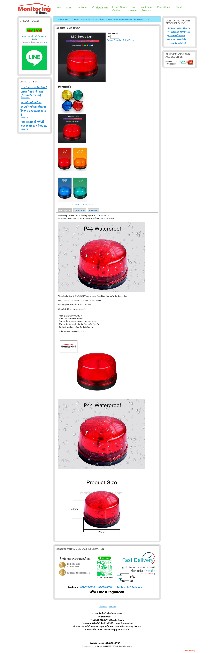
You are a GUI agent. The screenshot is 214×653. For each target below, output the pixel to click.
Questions (80, 210)
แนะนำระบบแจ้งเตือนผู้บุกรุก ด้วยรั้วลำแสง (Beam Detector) (34, 91)
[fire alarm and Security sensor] (190, 652)
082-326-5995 (87, 587)
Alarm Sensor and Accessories (120, 19)
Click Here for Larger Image (82, 204)
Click (45, 42)
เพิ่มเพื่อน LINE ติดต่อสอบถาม (131, 587)
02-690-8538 (105, 587)
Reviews (93, 210)
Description (65, 210)
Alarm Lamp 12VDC (142, 19)
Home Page (59, 19)
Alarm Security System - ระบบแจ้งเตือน (90, 19)
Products (69, 19)
